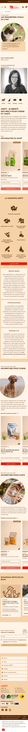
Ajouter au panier (10, 464)
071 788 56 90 (18, 688)
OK (3, 729)
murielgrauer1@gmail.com (8, 65)
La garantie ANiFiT (14, 263)
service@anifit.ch (19, 690)
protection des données (20, 726)
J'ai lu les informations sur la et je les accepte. (14, 640)
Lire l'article (5, 615)
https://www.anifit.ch (20, 692)
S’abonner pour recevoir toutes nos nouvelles (14, 645)
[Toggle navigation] (2, 7)
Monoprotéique (17, 142)
